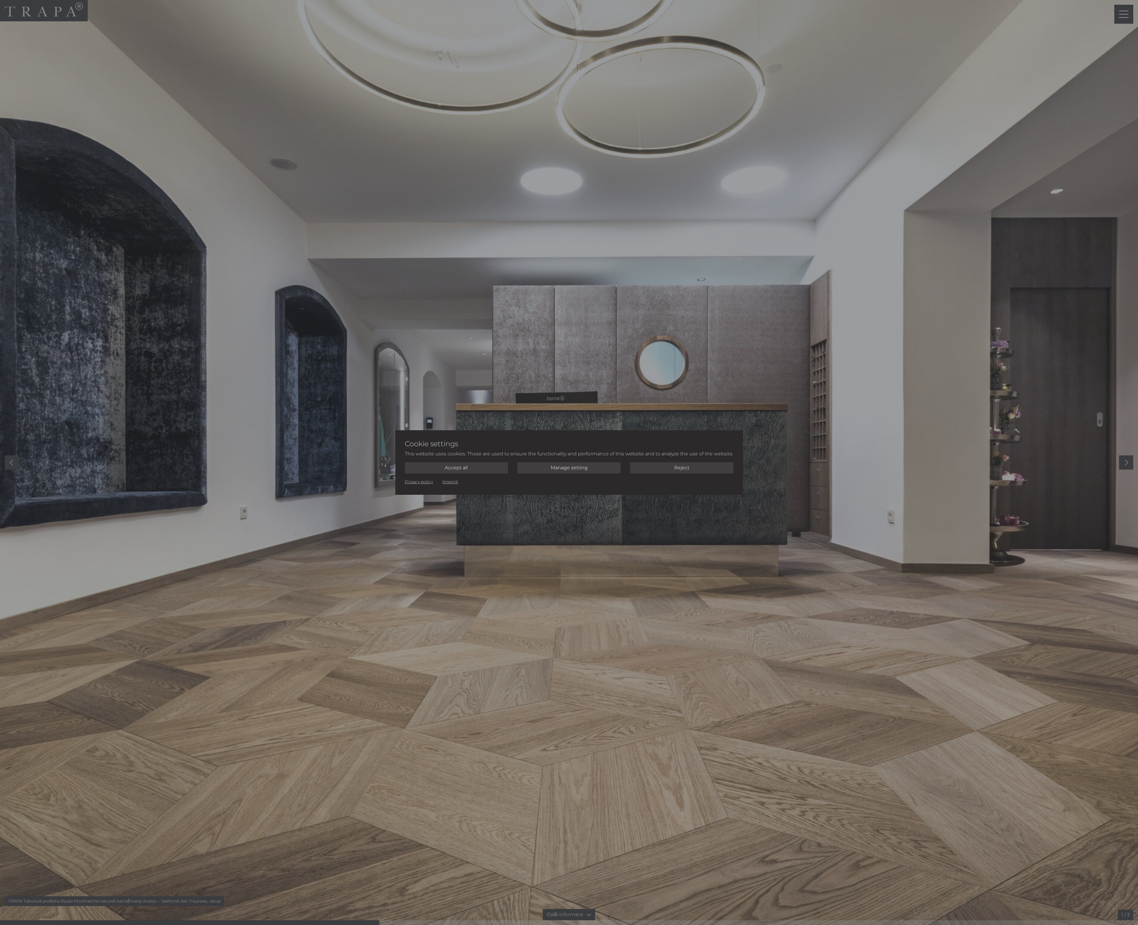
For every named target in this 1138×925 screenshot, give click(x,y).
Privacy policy (419, 481)
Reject (681, 467)
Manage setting (569, 467)
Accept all (456, 467)
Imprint (450, 481)
